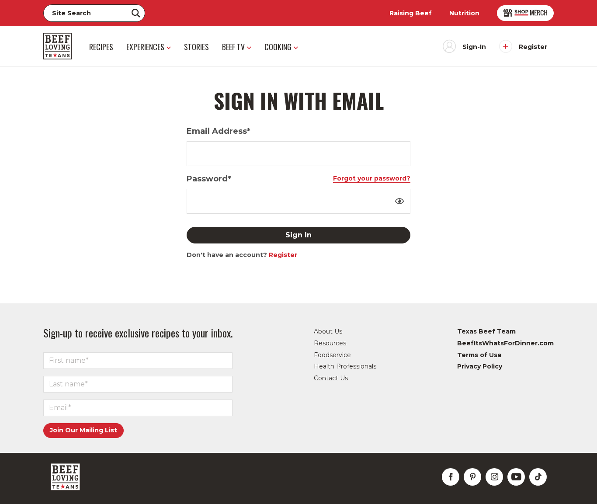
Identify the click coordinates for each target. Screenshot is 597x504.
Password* (209, 179)
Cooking (278, 46)
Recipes (101, 46)
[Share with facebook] (450, 477)
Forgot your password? (371, 178)
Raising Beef (410, 13)
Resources (330, 343)
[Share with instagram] (494, 477)
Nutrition (464, 13)
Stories (196, 46)
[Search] (136, 13)
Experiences (145, 46)
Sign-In (474, 47)
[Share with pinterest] (472, 477)
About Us (328, 331)
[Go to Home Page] (57, 46)
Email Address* (218, 131)
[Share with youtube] (516, 477)
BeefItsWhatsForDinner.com (505, 343)
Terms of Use (479, 355)
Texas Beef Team (486, 331)
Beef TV (233, 46)
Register (533, 47)
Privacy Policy (479, 366)
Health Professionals (345, 366)
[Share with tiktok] (538, 477)
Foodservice (332, 355)
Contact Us (331, 378)
